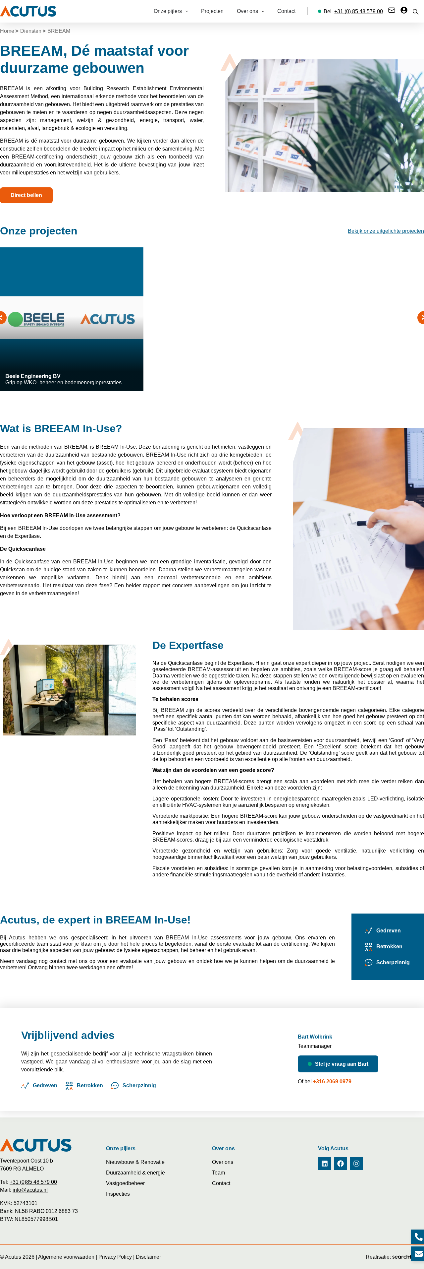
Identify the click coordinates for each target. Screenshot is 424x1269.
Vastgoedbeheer (125, 1183)
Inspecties (118, 1194)
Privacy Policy (115, 1257)
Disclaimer (148, 1257)
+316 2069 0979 (332, 1081)
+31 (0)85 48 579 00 (33, 1182)
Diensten (30, 31)
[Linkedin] (324, 1163)
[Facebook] (340, 1163)
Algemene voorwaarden (66, 1257)
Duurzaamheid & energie (135, 1172)
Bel (353, 11)
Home (7, 31)
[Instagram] (356, 1163)
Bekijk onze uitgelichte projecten (386, 231)
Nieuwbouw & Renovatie (135, 1162)
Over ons (222, 1162)
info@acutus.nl (30, 1190)
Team (218, 1172)
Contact (221, 1183)
